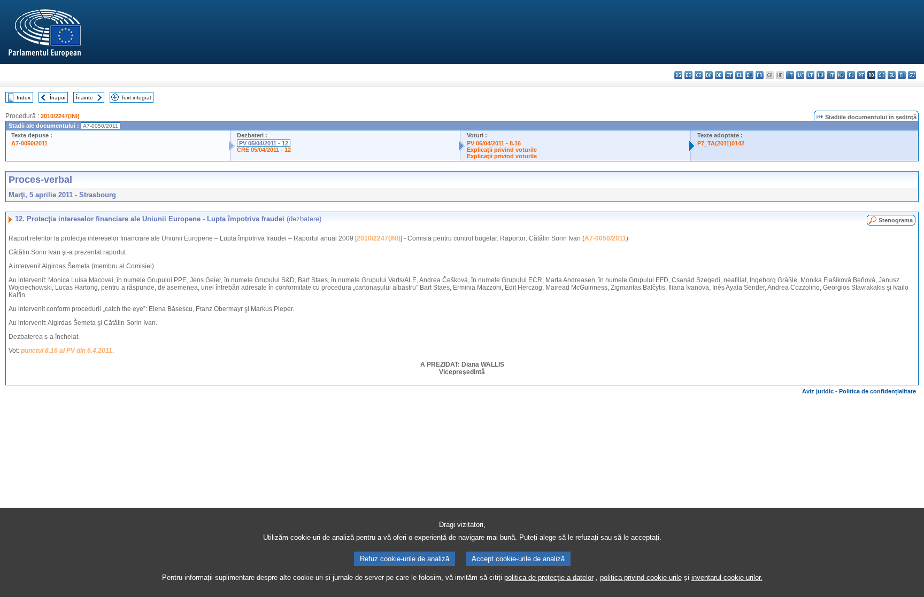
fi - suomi (902, 75)
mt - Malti (831, 75)
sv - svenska (912, 75)
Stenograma (896, 220)
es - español (688, 75)
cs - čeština (699, 75)
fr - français (760, 75)
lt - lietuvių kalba (810, 75)
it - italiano (790, 75)
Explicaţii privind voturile (502, 149)
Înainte (84, 97)
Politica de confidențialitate (877, 391)
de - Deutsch (719, 75)
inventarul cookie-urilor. (727, 577)
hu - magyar (821, 75)
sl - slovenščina (892, 75)
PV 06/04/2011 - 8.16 (494, 143)
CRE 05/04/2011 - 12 (264, 149)
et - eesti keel (729, 75)
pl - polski (851, 75)
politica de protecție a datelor (549, 577)
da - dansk (709, 75)
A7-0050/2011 (29, 143)
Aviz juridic (818, 391)
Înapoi (57, 97)
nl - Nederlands (841, 75)
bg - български (678, 75)
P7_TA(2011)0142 (720, 143)
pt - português (861, 75)
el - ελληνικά (739, 75)
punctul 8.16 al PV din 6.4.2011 (66, 350)
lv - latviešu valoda (800, 75)
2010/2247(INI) (60, 116)
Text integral (136, 97)
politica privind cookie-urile (641, 577)
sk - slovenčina (881, 75)
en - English (749, 75)
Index (23, 97)
